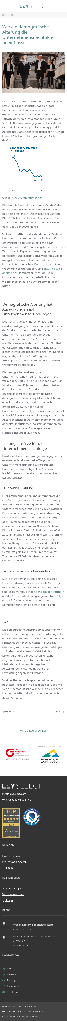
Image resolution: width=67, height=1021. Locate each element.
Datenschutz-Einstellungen (20, 1016)
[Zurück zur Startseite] (33, 6)
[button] (3, 6)
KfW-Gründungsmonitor (27, 197)
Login (9, 868)
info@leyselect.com (14, 794)
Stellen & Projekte (13, 888)
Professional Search (14, 862)
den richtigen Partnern (50, 591)
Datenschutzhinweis (31, 1012)
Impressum (8, 1012)
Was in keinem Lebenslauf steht (33, 924)
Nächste (59, 712)
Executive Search (12, 856)
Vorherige (9, 712)
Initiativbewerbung (14, 894)
